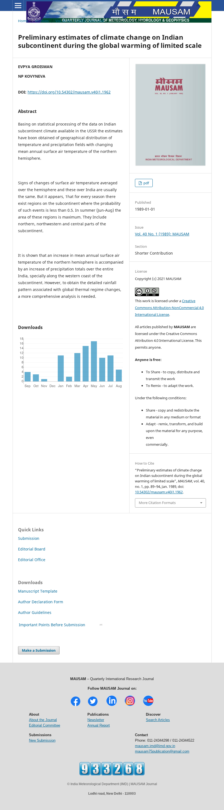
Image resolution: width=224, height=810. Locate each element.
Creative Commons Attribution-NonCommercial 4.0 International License (169, 307)
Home (23, 20)
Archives (42, 20)
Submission (28, 538)
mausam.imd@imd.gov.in (155, 746)
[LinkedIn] (111, 705)
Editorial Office (31, 559)
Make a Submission (39, 650)
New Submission (42, 740)
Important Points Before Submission (52, 624)
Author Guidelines (35, 612)
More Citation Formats (157, 502)
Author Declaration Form (40, 601)
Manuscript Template (37, 591)
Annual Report (98, 725)
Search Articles (158, 720)
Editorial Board (31, 549)
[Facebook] (75, 705)
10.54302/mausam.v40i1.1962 (159, 492)
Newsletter (95, 720)
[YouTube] (148, 705)
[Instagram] (130, 705)
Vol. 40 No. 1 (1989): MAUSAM (79, 20)
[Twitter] (92, 705)
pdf (146, 182)
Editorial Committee (44, 725)
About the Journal (43, 720)
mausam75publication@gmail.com (162, 751)
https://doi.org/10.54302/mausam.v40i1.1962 (69, 92)
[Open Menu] (18, 5)
